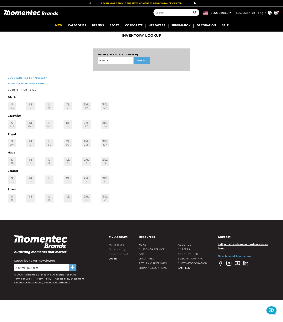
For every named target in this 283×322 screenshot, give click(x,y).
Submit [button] (142, 60)
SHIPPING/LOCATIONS (153, 267)
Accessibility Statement (69, 278)
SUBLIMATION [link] (181, 25)
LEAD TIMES (146, 258)
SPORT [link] (114, 25)
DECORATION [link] (206, 25)
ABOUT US (184, 244)
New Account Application (234, 256)
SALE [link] (225, 25)
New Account (245, 13)
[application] (271, 310)
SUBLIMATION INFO (190, 258)
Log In (113, 258)
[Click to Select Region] (205, 13)
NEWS (143, 244)
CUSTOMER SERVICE (152, 249)
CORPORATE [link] (134, 25)
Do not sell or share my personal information (42, 282)
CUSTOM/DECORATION (192, 263)
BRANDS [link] (98, 25)
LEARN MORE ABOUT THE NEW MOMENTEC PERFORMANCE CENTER (141, 3)
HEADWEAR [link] (157, 25)
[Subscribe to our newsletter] (72, 267)
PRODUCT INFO (188, 254)
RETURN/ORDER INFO (153, 263)
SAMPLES (184, 267)
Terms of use (22, 278)
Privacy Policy (42, 278)
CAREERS (184, 249)
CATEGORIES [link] (77, 25)
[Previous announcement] (89, 3)
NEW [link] (58, 25)
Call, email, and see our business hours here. (243, 246)
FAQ (141, 254)
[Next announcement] (194, 3)
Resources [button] (219, 13)
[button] (196, 12)
